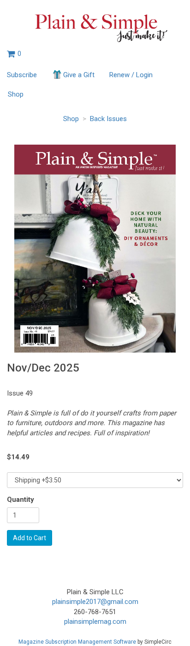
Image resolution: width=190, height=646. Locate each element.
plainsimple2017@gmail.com (95, 601)
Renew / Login (131, 75)
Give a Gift (79, 75)
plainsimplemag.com (95, 621)
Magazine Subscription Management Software (77, 642)
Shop (16, 94)
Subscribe (22, 75)
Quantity (20, 499)
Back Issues (108, 119)
